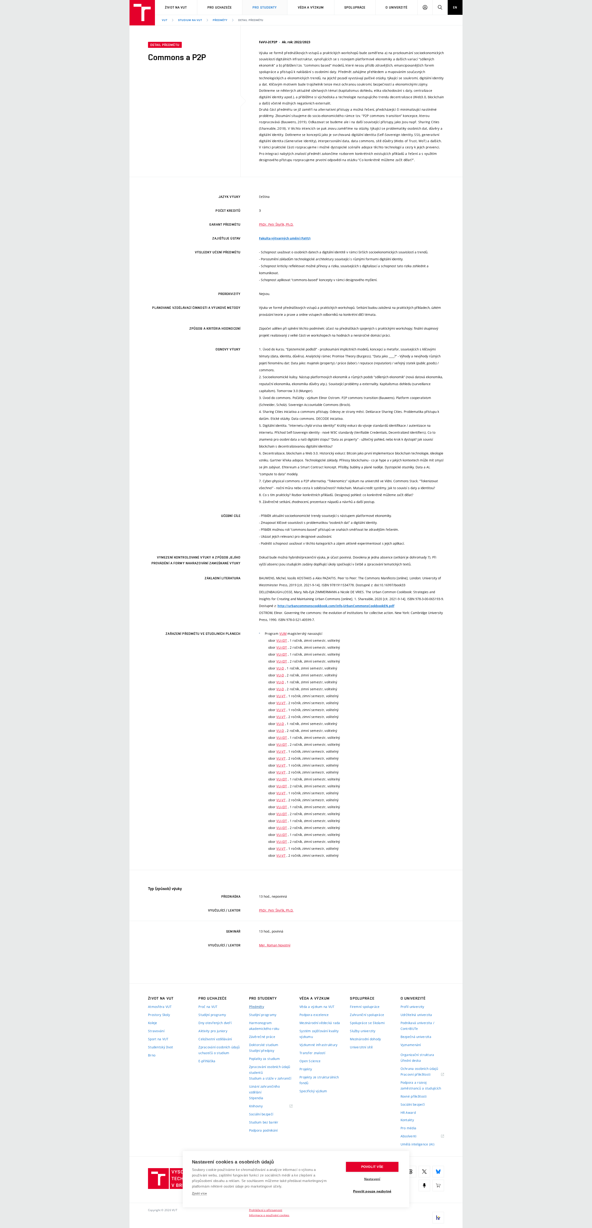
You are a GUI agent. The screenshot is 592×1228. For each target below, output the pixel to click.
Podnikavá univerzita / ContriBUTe (417, 1026)
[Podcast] (424, 1185)
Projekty (305, 1069)
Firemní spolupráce (364, 1006)
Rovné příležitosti (414, 1096)
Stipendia (256, 1098)
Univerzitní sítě (361, 1047)
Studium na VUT (190, 20)
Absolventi (414, 1136)
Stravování (156, 1031)
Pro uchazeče (219, 7)
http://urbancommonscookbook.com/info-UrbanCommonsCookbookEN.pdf (336, 606)
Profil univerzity (412, 1006)
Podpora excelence (314, 1015)
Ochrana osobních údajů (419, 1068)
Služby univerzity (362, 1031)
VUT (164, 20)
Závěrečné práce (262, 1037)
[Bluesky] (438, 1171)
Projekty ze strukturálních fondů (319, 1080)
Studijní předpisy (261, 1050)
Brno (151, 1055)
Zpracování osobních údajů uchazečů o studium (219, 1050)
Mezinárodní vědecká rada (319, 1023)
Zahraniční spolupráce (367, 1015)
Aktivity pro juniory (212, 1031)
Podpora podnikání (263, 1130)
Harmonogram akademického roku (264, 1026)
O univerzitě (396, 7)
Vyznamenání (411, 1045)
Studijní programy (212, 1015)
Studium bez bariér (263, 1122)
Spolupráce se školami (367, 1023)
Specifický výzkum (313, 1091)
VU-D (280, 668)
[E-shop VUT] (438, 1185)
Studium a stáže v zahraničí (270, 1078)
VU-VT (280, 696)
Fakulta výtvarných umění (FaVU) (285, 238)
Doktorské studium (263, 1045)
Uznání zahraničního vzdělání (264, 1089)
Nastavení (372, 1179)
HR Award (408, 1112)
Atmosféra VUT (160, 1006)
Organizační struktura (417, 1055)
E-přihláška (206, 1061)
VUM (283, 633)
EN (455, 7)
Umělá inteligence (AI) (417, 1144)
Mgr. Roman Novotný (274, 945)
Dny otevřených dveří (214, 1023)
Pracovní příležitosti (421, 1074)
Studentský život (160, 1047)
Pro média (408, 1128)
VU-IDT (281, 640)
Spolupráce (354, 7)
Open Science (310, 1061)
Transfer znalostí (312, 1053)
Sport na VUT (158, 1039)
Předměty (220, 20)
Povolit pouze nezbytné (372, 1191)
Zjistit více (199, 1193)
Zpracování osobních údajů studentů (269, 1070)
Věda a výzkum (311, 7)
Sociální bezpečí (261, 1114)
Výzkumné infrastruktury (318, 1045)
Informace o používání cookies (269, 1215)
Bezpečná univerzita (416, 1037)
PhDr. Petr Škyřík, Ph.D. (276, 224)
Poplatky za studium (264, 1058)
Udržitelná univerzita (416, 1015)
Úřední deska (411, 1060)
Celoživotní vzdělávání (215, 1039)
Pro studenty (265, 7)
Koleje (152, 1023)
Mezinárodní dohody (365, 1039)
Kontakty (407, 1120)
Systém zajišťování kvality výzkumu (319, 1034)
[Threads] (410, 1171)
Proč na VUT (207, 1006)
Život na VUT (176, 7)
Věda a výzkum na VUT (317, 1006)
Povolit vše (372, 1167)
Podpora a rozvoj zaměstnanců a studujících (421, 1085)
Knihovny (261, 1106)
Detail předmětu (250, 20)
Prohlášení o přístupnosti (265, 1210)
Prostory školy (159, 1015)
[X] (424, 1171)
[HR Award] (438, 1217)
